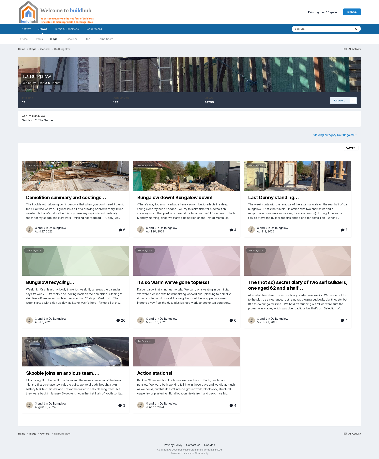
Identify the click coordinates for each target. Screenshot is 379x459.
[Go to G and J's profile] (29, 229)
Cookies (209, 445)
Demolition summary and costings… (66, 197)
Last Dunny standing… (273, 197)
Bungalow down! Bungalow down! (175, 197)
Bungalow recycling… (50, 282)
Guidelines (71, 38)
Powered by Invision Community (189, 453)
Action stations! (154, 373)
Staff (87, 38)
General (56, 82)
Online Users (105, 38)
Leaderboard (94, 28)
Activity (26, 28)
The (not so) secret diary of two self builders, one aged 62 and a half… (297, 285)
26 (122, 320)
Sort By (350, 148)
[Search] (356, 29)
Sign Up (352, 11)
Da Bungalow (37, 76)
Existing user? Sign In (323, 12)
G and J (42, 82)
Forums (23, 38)
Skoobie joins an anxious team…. (62, 373)
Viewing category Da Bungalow (334, 135)
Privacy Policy (173, 445)
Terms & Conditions (66, 28)
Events (39, 38)
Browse (42, 28)
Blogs (53, 38)
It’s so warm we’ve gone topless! (173, 282)
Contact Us (193, 445)
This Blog (341, 28)
